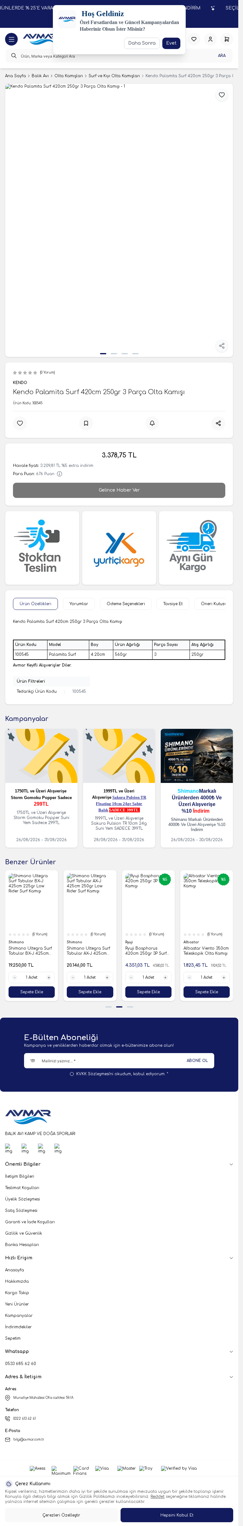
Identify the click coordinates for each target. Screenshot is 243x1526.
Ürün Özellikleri (35, 604)
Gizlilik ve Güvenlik (23, 1233)
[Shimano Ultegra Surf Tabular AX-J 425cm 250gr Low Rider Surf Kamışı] (90, 901)
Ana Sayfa (15, 76)
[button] (103, 353)
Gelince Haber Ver (119, 490)
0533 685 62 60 (20, 1364)
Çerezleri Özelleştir (61, 1515)
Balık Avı (40, 76)
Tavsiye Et (173, 604)
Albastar (192, 942)
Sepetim (13, 1338)
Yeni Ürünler (17, 1304)
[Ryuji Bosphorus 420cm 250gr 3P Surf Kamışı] (148, 901)
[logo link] (40, 39)
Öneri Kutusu (214, 604)
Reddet (158, 1496)
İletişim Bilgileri (19, 1176)
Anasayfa (14, 1270)
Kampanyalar (19, 1315)
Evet (171, 43)
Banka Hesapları (22, 1245)
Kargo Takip (17, 1293)
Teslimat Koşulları (22, 1188)
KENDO (20, 383)
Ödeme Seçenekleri (126, 604)
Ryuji (129, 942)
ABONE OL (197, 1060)
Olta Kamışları (68, 76)
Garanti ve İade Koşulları (30, 1222)
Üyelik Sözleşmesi (22, 1199)
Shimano (188, 791)
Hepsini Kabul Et (176, 1515)
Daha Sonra (142, 43)
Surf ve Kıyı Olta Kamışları (114, 76)
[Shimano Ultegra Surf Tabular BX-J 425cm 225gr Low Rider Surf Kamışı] (32, 901)
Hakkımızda (17, 1281)
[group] (119, 220)
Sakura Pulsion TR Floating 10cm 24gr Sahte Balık (121, 803)
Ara (222, 55)
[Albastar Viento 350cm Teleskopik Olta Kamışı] (207, 901)
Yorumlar (79, 604)
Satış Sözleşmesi (21, 1210)
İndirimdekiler (18, 1327)
